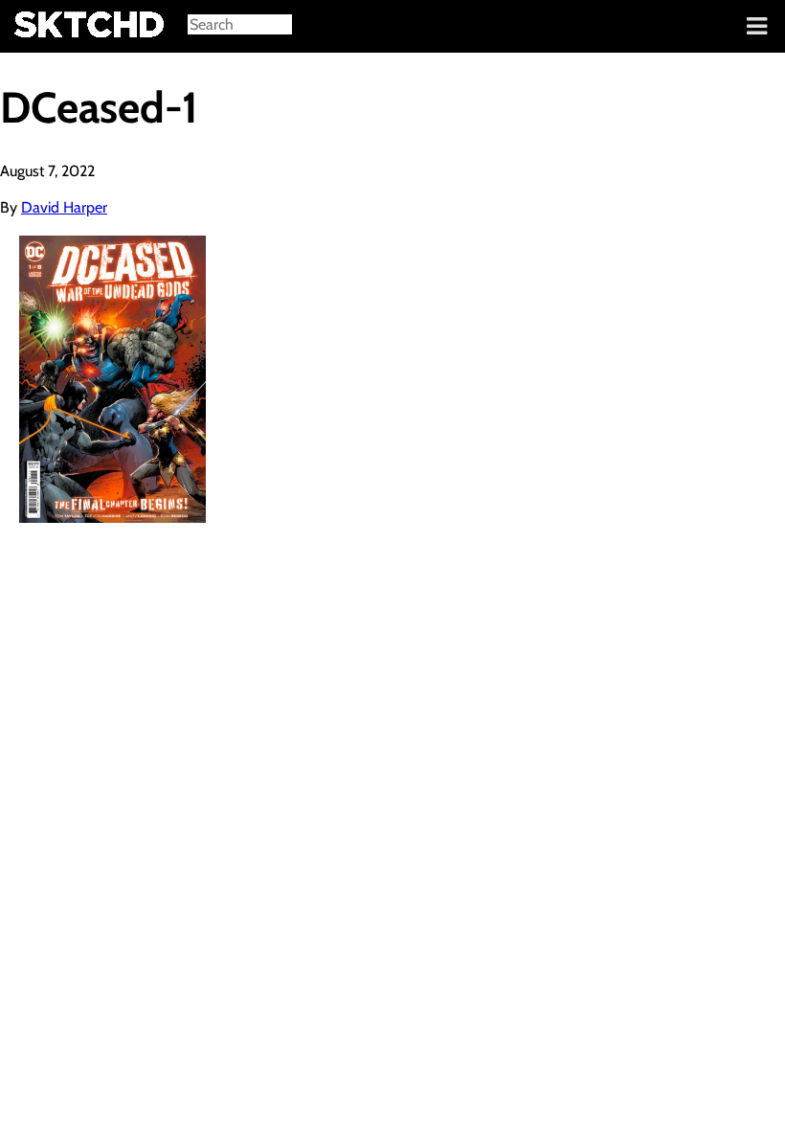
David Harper (64, 207)
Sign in (29, 26)
